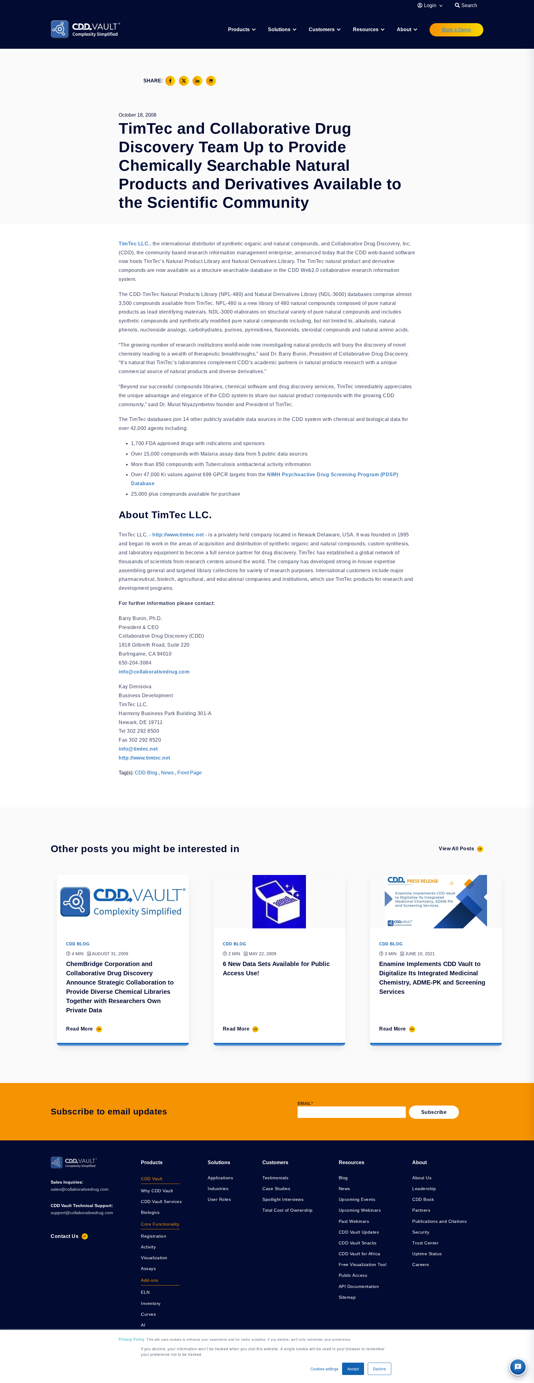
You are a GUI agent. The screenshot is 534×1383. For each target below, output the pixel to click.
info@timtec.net (138, 749)
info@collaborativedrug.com (154, 671)
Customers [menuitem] (322, 29)
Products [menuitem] (152, 1162)
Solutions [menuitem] (279, 29)
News (167, 772)
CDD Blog (146, 772)
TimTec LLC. (134, 243)
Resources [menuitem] (366, 29)
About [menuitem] (404, 29)
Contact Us (64, 1236)
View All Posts (456, 848)
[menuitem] (242, 29)
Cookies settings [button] (324, 1368)
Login (431, 5)
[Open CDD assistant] (518, 1367)
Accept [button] (353, 1368)
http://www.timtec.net (178, 534)
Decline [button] (379, 1368)
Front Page (189, 772)
